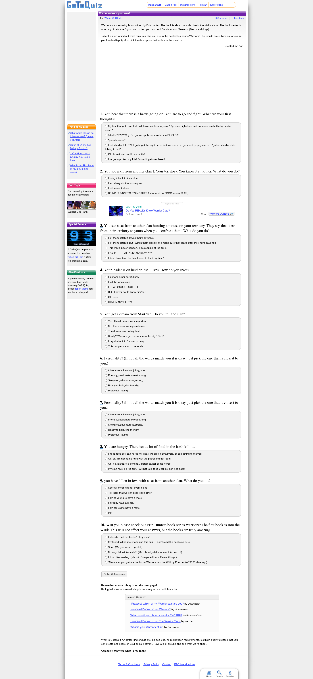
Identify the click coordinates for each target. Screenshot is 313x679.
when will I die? (76, 257)
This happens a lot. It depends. (125, 346)
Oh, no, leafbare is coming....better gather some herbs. (139, 463)
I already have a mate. (120, 502)
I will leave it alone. (118, 188)
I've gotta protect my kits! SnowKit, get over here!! (136, 159)
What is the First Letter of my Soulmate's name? (82, 169)
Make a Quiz (154, 5)
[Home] (84, 5)
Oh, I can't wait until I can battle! (126, 154)
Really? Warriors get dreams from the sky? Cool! (135, 336)
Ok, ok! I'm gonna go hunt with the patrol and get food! (139, 458)
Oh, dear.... (114, 297)
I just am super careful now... (124, 276)
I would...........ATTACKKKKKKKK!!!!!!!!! (129, 252)
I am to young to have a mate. (125, 497)
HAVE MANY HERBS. (120, 302)
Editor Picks (216, 5)
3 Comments (222, 18)
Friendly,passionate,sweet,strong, (127, 375)
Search (219, 676)
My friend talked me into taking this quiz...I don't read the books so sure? (149, 541)
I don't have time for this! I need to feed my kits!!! (135, 258)
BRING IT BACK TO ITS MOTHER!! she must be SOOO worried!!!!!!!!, (147, 193)
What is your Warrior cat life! (147, 627)
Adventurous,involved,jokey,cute (126, 370)
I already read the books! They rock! (128, 537)
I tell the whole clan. (119, 281)
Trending (230, 676)
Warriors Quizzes (219, 213)
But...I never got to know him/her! (126, 291)
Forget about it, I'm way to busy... (126, 341)
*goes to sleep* (116, 140)
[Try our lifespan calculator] (81, 237)
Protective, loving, (117, 390)
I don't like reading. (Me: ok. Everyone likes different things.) (142, 557)
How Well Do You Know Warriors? (150, 609)
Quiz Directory (187, 5)
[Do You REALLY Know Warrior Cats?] (116, 211)
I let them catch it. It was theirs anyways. (130, 237)
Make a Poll (170, 5)
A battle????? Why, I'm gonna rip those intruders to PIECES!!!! (143, 135)
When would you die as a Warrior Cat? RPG (156, 615)
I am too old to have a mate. (123, 507)
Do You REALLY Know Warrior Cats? (148, 210)
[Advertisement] (172, 78)
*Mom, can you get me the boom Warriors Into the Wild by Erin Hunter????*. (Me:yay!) (157, 562)
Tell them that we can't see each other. (129, 492)
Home (209, 676)
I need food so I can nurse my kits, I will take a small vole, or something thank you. (154, 453)
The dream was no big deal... (124, 331)
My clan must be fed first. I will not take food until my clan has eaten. (146, 468)
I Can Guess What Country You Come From (80, 157)
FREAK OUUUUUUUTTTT (122, 287)
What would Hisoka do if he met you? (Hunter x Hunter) (81, 136)
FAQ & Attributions (184, 664)
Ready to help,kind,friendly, (123, 385)
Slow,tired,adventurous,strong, (125, 380)
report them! (81, 288)
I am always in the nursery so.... (126, 183)
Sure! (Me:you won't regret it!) (124, 547)
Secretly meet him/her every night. (127, 487)
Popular (203, 5)
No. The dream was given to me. (126, 326)
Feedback (239, 18)
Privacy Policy (151, 664)
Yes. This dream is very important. (127, 321)
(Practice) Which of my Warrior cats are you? (157, 603)
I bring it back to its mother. (123, 178)
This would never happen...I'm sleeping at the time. (137, 247)
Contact (166, 664)
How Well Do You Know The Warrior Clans (155, 621)
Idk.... (110, 512)
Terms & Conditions (129, 664)
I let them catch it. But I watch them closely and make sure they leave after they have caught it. (161, 242)
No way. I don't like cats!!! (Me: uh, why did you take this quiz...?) (144, 552)
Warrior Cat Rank (113, 18)
